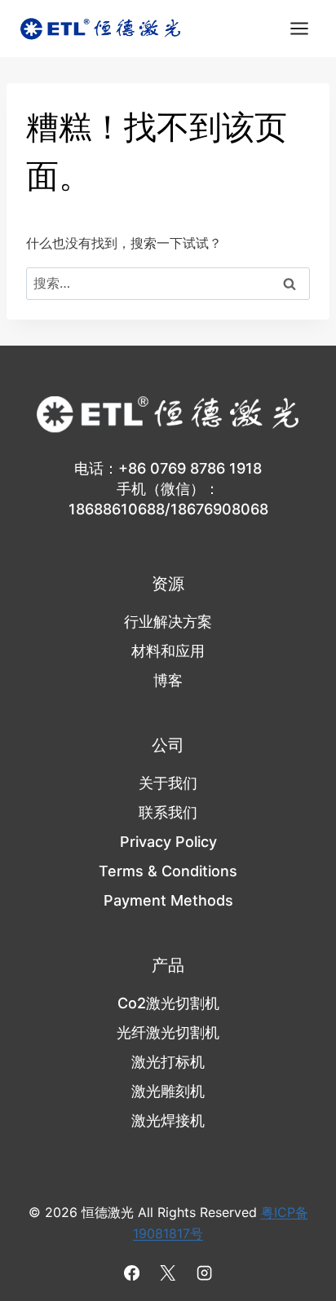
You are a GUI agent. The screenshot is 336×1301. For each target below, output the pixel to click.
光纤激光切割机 (168, 1032)
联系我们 (168, 812)
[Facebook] (132, 1273)
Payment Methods (168, 900)
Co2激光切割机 (168, 1003)
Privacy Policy (168, 841)
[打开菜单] (298, 28)
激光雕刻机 (168, 1091)
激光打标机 (168, 1061)
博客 (168, 680)
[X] (168, 1273)
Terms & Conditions (168, 871)
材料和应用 (168, 650)
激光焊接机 (168, 1120)
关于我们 (168, 783)
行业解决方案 (168, 621)
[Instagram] (203, 1273)
